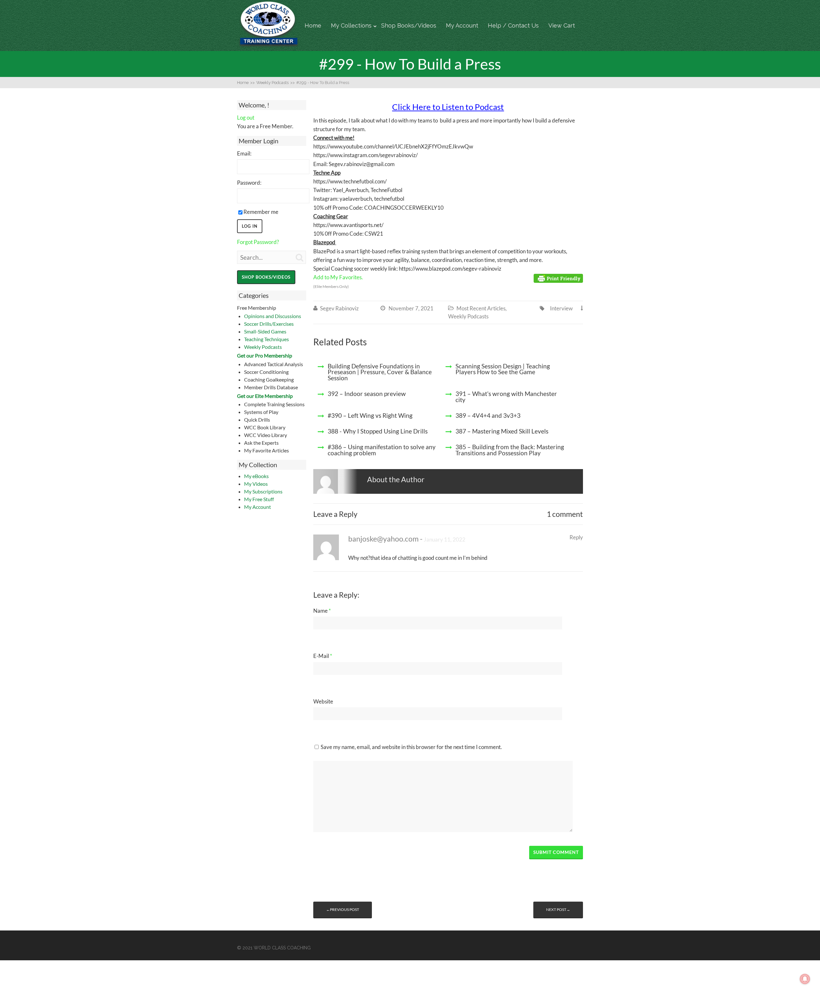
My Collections (351, 25)
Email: (244, 153)
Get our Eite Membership (265, 396)
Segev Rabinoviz (339, 308)
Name (322, 610)
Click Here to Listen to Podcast (448, 107)
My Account (462, 25)
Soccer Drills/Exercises (269, 324)
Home (313, 25)
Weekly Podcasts (263, 347)
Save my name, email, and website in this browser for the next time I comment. (411, 747)
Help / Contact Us (513, 25)
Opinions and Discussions (272, 316)
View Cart (561, 25)
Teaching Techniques (266, 339)
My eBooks (256, 476)
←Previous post (342, 909)
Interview (561, 308)
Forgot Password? (258, 242)
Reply (576, 537)
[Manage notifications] (805, 979)
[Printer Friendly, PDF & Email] (558, 277)
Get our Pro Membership (264, 355)
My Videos (256, 484)
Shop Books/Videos (408, 25)
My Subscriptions (263, 491)
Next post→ (558, 909)
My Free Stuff (259, 499)
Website (323, 701)
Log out (245, 117)
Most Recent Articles (480, 308)
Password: (249, 182)
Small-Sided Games (265, 331)
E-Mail (322, 655)
